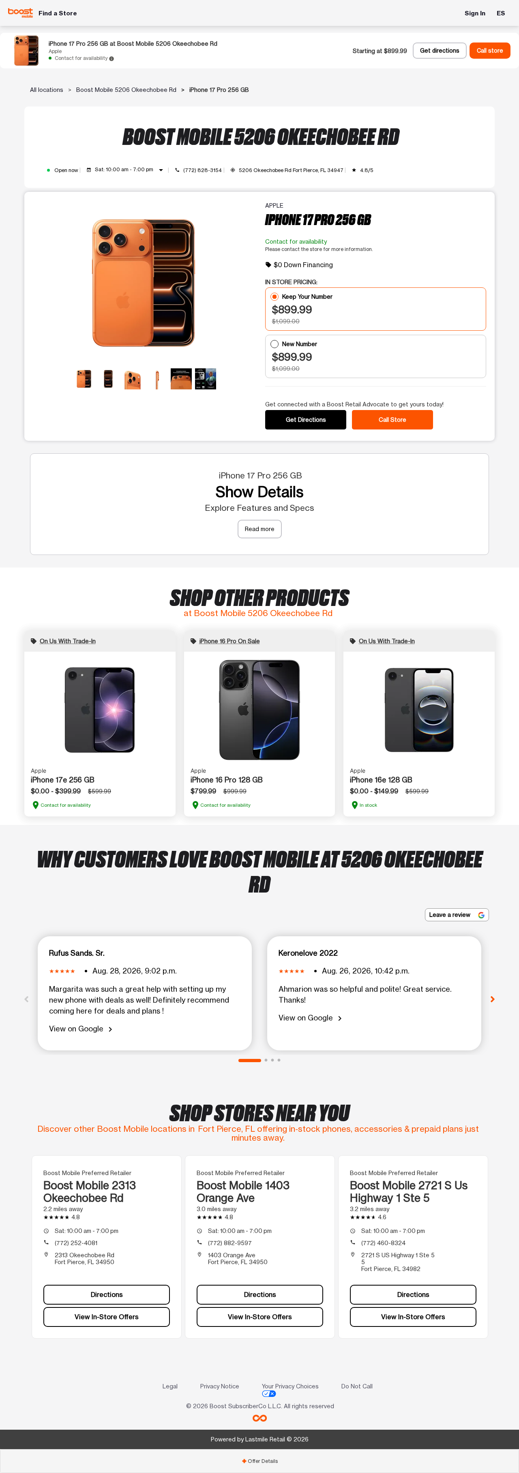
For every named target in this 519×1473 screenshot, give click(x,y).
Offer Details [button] (260, 1461)
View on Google (82, 1029)
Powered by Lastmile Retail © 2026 (260, 1439)
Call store (490, 50)
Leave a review (450, 914)
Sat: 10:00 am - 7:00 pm (130, 170)
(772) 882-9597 (230, 1242)
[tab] (259, 1461)
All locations (46, 89)
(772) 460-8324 (383, 1242)
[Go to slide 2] (266, 1060)
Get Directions (306, 419)
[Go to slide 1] (249, 1060)
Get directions (439, 50)
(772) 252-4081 (76, 1242)
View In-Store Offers (107, 1317)
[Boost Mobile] (20, 13)
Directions (107, 1294)
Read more (260, 528)
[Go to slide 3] (272, 1060)
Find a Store (58, 13)
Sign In (475, 13)
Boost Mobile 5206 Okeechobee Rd (126, 89)
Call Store (392, 419)
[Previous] (26, 998)
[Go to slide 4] (279, 1060)
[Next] (492, 998)
